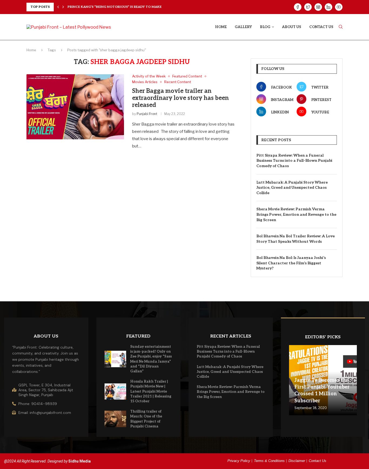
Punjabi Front (147, 114)
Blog (265, 27)
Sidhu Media (79, 461)
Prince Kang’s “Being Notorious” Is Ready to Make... (116, 7)
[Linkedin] (328, 7)
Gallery (243, 27)
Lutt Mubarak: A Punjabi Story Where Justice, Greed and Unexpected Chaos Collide (292, 187)
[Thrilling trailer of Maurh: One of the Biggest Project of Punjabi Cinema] (115, 419)
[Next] (63, 7)
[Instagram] (318, 7)
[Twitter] (308, 7)
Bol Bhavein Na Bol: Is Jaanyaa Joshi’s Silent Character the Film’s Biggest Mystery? (291, 263)
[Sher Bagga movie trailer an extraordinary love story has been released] (75, 106)
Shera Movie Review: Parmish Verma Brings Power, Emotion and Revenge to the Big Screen (296, 214)
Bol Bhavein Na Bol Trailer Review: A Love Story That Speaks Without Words (295, 239)
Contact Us (321, 27)
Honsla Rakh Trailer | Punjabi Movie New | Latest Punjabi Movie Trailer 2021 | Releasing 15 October (150, 391)
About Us (291, 27)
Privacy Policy (238, 461)
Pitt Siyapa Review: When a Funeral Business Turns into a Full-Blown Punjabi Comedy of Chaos (294, 160)
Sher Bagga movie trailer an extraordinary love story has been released (180, 98)
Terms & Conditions (269, 461)
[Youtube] (339, 7)
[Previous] (58, 7)
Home (221, 27)
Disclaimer (297, 461)
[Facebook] (297, 7)
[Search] (341, 27)
